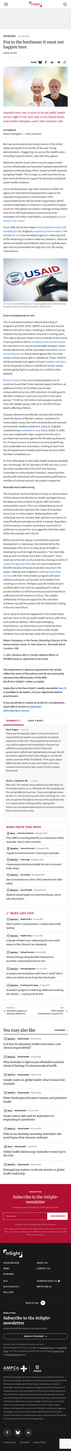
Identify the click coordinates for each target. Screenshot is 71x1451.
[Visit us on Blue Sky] (18, 1432)
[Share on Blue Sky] (40, 62)
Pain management (28, 968)
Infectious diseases (25, 833)
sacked (63, 465)
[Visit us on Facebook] (7, 1432)
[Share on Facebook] (46, 62)
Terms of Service (32, 1234)
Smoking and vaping (29, 985)
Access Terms (39, 1442)
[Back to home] (12, 1253)
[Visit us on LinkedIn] (28, 1432)
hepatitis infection (55, 362)
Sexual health (26, 890)
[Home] (35, 4)
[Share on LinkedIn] (52, 62)
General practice (28, 848)
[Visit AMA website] (37, 1368)
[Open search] (65, 4)
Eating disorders (27, 952)
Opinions (14, 919)
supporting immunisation (47, 231)
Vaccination (25, 874)
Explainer (14, 848)
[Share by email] (58, 62)
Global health (10, 53)
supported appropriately (17, 564)
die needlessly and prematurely (45, 342)
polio (42, 370)
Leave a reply (35, 720)
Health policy (26, 919)
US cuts (16, 235)
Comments (13, 720)
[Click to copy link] (65, 62)
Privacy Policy (57, 1231)
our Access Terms (47, 1228)
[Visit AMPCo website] (15, 1368)
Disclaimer (24, 1442)
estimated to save (30, 430)
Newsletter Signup (34, 1336)
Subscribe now (57, 1216)
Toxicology (25, 859)
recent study (12, 380)
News (12, 833)
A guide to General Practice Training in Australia (32, 853)
